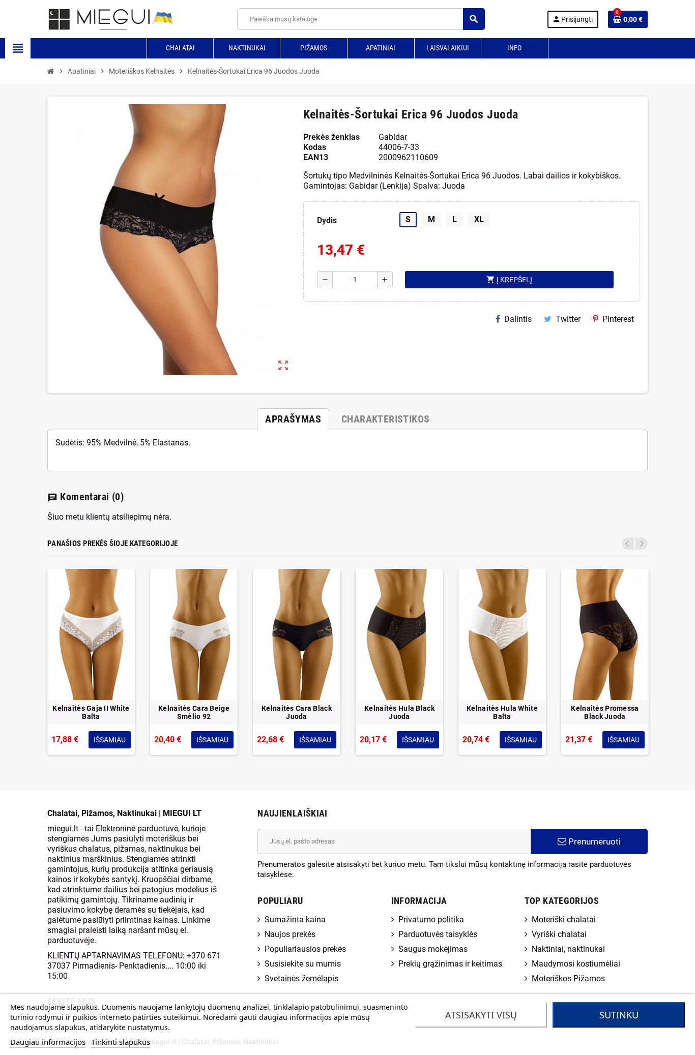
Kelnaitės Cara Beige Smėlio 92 (193, 712)
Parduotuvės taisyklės (437, 934)
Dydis (327, 220)
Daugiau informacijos (47, 1042)
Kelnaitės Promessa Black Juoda (605, 712)
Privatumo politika (431, 919)
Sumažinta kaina (295, 919)
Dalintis (518, 319)
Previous (628, 543)
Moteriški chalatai (564, 919)
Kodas (314, 147)
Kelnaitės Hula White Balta (502, 712)
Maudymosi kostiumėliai (576, 964)
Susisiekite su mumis (303, 964)
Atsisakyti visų (481, 1015)
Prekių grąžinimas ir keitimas (450, 964)
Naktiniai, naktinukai (568, 949)
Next (641, 543)
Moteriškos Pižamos (568, 978)
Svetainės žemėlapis (301, 978)
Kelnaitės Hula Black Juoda (399, 712)
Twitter (568, 319)
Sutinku (619, 1015)
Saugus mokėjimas (433, 949)
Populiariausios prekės (305, 949)
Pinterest (618, 319)
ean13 (315, 157)
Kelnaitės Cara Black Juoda (297, 712)
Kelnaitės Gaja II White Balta (90, 712)
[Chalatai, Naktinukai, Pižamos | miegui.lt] (98, 18)
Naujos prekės (290, 934)
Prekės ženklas (331, 137)
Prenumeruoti (593, 841)
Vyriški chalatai (559, 934)
